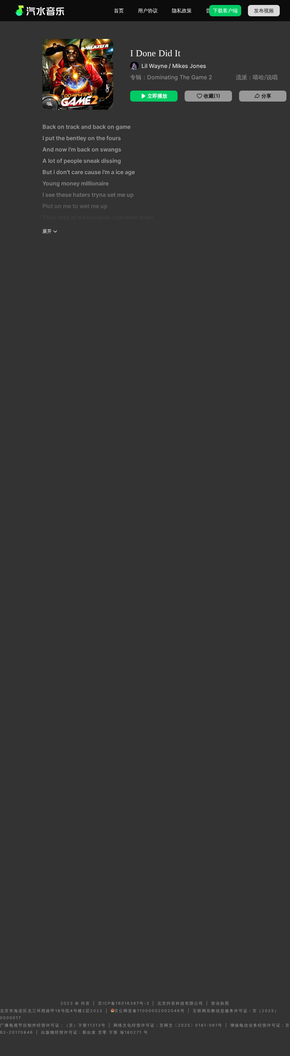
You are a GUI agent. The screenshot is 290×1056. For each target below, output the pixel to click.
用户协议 (148, 10)
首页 (119, 10)
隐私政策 (182, 10)
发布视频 (264, 10)
